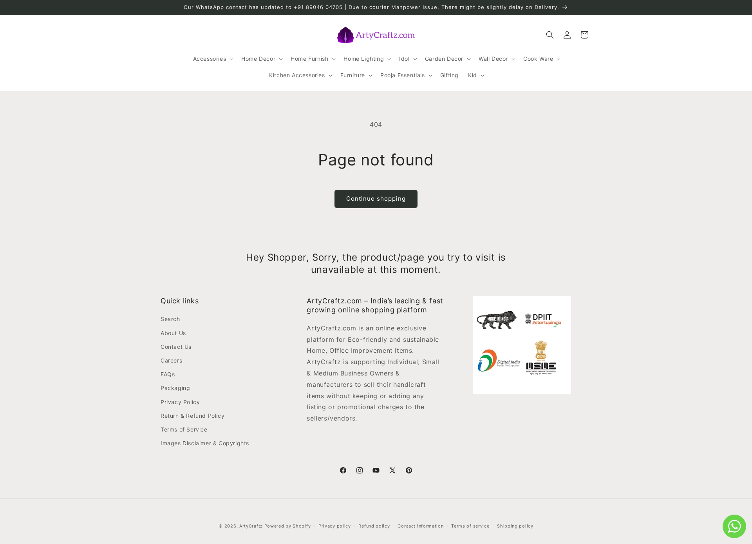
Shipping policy (515, 525)
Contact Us (176, 346)
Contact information (420, 525)
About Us (173, 333)
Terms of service (470, 525)
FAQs (168, 374)
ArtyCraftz (251, 526)
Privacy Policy (180, 402)
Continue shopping (376, 198)
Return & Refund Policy (192, 415)
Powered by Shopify (287, 526)
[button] (212, 59)
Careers (171, 360)
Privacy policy (334, 525)
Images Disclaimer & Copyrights (205, 443)
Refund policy (374, 525)
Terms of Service (184, 429)
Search (170, 319)
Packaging (175, 388)
